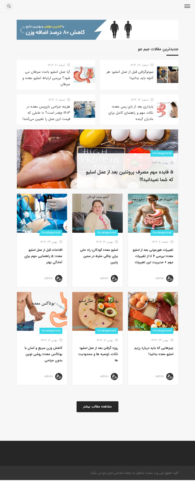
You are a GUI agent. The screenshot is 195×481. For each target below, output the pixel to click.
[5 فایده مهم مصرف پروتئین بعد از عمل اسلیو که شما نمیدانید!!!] (97, 147)
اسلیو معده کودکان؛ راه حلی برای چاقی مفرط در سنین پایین (99, 256)
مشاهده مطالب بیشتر (97, 406)
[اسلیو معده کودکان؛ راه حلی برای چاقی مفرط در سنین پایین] (97, 213)
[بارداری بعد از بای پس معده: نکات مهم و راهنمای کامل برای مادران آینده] (167, 109)
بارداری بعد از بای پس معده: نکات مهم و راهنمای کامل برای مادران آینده (130, 113)
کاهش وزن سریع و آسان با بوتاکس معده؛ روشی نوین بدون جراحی (43, 354)
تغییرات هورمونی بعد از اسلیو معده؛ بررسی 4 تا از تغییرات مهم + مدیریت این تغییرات (153, 256)
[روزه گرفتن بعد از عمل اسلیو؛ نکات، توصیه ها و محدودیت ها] (97, 311)
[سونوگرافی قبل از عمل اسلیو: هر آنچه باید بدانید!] (167, 74)
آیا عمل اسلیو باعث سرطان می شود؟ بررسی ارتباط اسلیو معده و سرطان (46, 78)
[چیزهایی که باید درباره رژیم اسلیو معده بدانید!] (153, 311)
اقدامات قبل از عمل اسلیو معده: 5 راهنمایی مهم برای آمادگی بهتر (43, 256)
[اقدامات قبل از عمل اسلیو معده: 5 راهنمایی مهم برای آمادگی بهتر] (42, 213)
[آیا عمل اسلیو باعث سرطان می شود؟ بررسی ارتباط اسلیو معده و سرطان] (84, 74)
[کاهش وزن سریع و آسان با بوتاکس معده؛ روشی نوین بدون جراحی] (42, 311)
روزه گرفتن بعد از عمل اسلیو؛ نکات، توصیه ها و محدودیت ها (98, 354)
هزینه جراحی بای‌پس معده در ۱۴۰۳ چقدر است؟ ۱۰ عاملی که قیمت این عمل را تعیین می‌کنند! (46, 113)
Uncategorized (161, 232)
